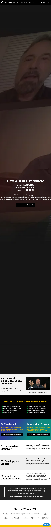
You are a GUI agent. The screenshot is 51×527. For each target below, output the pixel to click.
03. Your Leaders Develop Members (11, 477)
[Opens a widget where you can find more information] (46, 524)
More (33, 2)
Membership (15, 2)
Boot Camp (21, 2)
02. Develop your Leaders (10, 462)
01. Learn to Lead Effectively (10, 447)
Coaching (25, 2)
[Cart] (49, 2)
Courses (29, 2)
